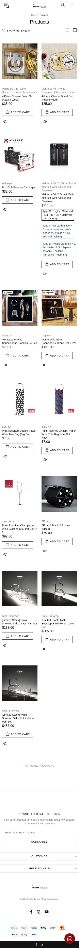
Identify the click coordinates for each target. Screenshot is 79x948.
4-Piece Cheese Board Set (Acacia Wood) (17, 98)
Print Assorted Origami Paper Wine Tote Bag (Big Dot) (19, 432)
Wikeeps (7, 183)
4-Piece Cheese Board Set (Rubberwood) (57, 98)
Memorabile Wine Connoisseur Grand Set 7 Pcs (59, 341)
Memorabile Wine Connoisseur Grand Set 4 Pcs (19, 341)
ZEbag (45, 521)
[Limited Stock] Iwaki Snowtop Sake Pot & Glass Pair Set (18, 718)
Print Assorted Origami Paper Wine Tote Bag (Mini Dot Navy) (59, 434)
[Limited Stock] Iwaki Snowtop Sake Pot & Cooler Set (58, 623)
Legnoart (7, 335)
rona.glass (8, 521)
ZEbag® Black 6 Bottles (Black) (56, 527)
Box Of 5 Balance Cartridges (19, 187)
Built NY (7, 426)
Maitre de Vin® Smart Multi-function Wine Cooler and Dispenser (58, 198)
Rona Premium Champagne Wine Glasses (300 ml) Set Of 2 (19, 529)
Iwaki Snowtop (10, 616)
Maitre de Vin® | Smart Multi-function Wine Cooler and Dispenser (59, 187)
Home (34, 15)
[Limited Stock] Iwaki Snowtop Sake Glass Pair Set (19, 622)
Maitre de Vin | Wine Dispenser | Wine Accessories (19, 90)
